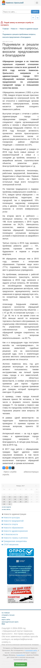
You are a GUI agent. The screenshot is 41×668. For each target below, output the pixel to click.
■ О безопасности (10, 534)
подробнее (21, 655)
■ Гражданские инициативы (14, 541)
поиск (4, 617)
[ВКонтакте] (4, 468)
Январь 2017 (20, 485)
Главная (6, 28)
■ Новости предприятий (13, 520)
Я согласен (20, 664)
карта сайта (6, 619)
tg (37, 17)
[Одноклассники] (7, 468)
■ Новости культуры (11, 517)
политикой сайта (31, 650)
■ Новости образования (12, 527)
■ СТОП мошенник (10, 544)
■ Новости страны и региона (15, 537)
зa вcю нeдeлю (6, 507)
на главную (6, 612)
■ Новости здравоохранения (15, 530)
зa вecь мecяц (6, 509)
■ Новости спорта (10, 524)
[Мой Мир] (10, 468)
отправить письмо (8, 615)
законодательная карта (10, 621)
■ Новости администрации (14, 514)
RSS (3, 624)
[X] (13, 468)
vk (33, 17)
